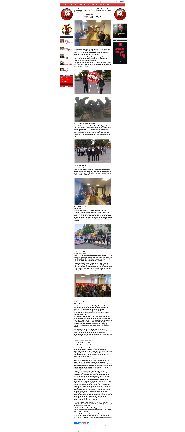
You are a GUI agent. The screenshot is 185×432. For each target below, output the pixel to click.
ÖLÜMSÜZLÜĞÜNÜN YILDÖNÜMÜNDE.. (68, 64)
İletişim (118, 4)
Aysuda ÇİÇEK (67, 61)
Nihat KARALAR (67, 47)
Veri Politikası (102, 4)
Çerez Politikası (87, 4)
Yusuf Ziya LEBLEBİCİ (66, 69)
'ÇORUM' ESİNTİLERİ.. (66, 71)
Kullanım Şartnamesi (111, 4)
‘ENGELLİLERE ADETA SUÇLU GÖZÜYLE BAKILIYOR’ (67, 57)
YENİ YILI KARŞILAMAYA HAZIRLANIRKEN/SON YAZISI (68, 42)
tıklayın (92, 431)
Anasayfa (67, 4)
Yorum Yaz (107, 425)
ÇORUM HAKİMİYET (64, 79)
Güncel (72, 4)
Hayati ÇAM (66, 53)
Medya (81, 4)
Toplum (76, 4)
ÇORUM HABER (63, 77)
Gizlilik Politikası (95, 4)
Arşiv (111, 425)
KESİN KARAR (63, 81)
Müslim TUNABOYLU (68, 39)
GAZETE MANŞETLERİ (65, 86)
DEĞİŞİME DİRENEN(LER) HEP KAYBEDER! (68, 49)
